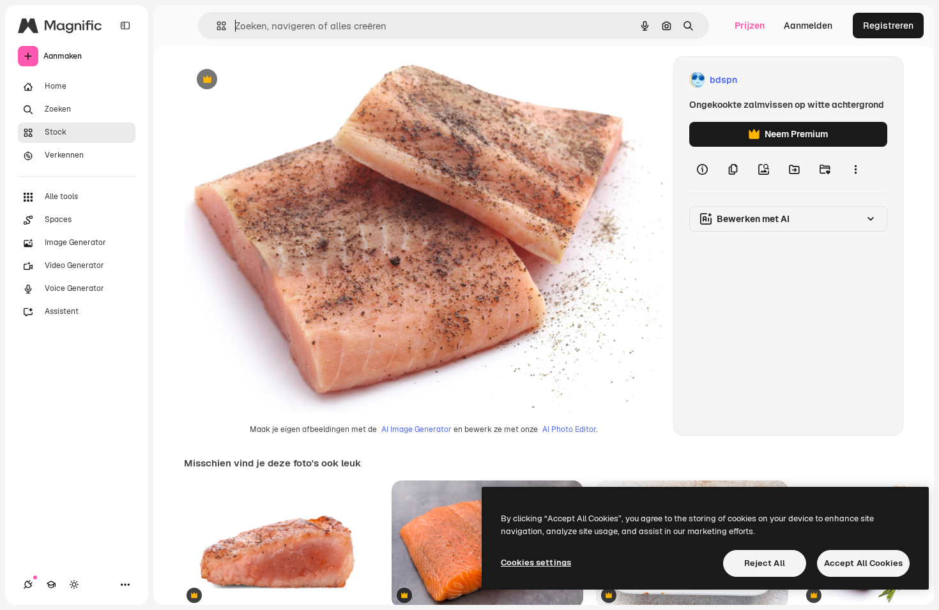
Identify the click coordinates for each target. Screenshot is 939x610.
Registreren (888, 25)
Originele (268, 80)
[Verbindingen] (28, 584)
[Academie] (51, 584)
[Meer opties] (855, 169)
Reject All (764, 563)
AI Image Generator (416, 429)
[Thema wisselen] (74, 584)
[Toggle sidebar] (125, 25)
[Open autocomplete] (216, 26)
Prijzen (750, 25)
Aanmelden (808, 25)
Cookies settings (536, 562)
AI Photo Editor (569, 429)
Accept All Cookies (863, 563)
